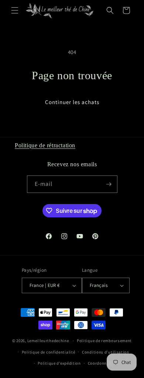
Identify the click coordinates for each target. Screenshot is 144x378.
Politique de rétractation (45, 145)
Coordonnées (100, 363)
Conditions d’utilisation (105, 352)
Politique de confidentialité (48, 352)
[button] (15, 10)
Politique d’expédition (59, 363)
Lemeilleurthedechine (48, 340)
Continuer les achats (72, 102)
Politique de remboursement (104, 340)
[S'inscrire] (109, 184)
